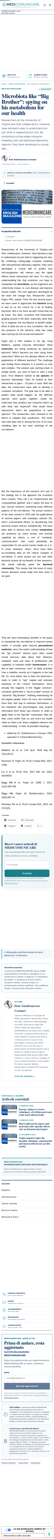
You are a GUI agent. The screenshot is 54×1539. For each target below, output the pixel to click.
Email (7, 1373)
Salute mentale (9, 1203)
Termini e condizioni (9, 1463)
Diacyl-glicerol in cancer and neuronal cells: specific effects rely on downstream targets (34, 1126)
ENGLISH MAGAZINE (17, 84)
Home (4, 84)
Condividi (8, 183)
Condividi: (10, 237)
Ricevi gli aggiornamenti (27, 1386)
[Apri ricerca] (44, 5)
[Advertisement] (27, 43)
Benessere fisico (10, 1216)
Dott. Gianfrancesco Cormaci (22, 159)
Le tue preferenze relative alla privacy (30, 1529)
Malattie (6, 1190)
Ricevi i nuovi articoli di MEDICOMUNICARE (24, 240)
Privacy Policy (23, 1463)
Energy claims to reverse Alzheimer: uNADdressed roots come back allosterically (35, 1112)
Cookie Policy (35, 1463)
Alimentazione (9, 1196)
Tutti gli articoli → (24, 1076)
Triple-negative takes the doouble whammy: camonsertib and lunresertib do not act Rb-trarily (35, 1142)
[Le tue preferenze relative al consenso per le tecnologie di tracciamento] (49, 1534)
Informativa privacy (11, 883)
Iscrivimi (27, 873)
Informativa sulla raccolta (17, 1535)
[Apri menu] (50, 5)
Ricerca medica (10, 1210)
